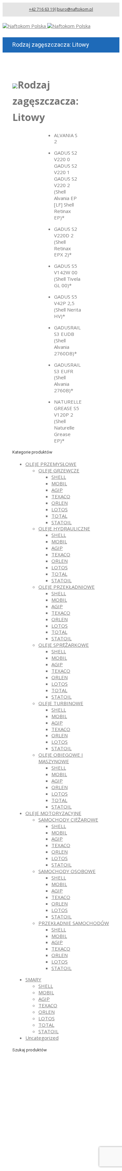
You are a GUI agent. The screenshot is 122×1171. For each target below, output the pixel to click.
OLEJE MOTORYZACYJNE (53, 813)
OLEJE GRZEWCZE (58, 470)
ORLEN (59, 503)
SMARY (33, 979)
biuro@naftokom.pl (75, 9)
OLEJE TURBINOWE (60, 703)
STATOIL (61, 522)
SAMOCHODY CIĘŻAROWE (68, 819)
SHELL (58, 477)
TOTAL (59, 516)
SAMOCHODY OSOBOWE (67, 871)
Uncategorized (42, 1038)
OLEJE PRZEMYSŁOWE (50, 464)
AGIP (57, 490)
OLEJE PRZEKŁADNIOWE (66, 587)
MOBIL (59, 483)
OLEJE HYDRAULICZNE (64, 528)
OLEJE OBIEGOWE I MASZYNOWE (60, 757)
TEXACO (60, 496)
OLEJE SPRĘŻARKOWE (63, 645)
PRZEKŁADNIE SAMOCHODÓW (73, 923)
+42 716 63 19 (42, 9)
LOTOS (59, 509)
